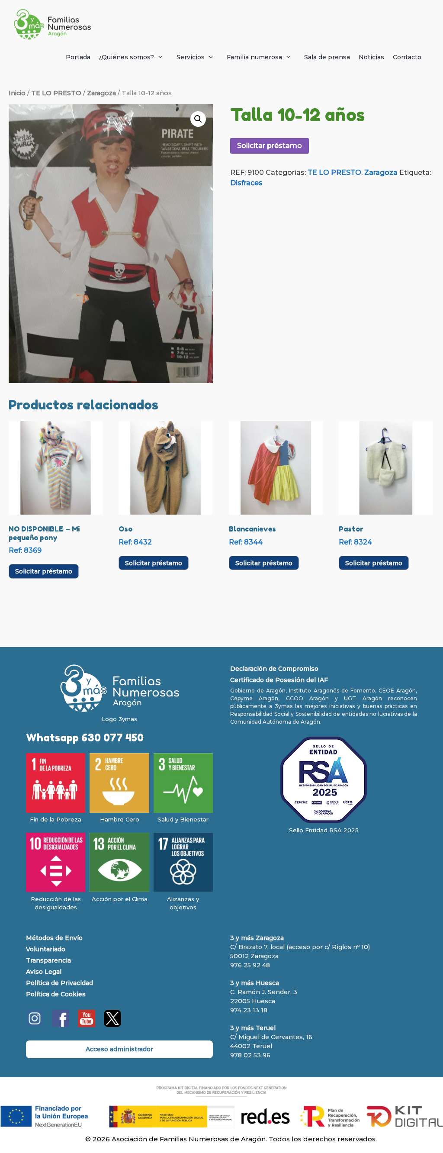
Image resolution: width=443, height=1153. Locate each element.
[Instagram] (34, 1025)
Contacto (407, 57)
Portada (78, 57)
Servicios (191, 57)
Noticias (371, 57)
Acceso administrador (119, 1049)
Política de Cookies (56, 994)
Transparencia (48, 960)
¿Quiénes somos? (126, 57)
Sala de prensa (327, 57)
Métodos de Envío (54, 938)
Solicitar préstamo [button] (43, 571)
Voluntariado (45, 949)
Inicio (17, 93)
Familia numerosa (254, 57)
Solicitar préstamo (269, 146)
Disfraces (246, 183)
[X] (112, 1025)
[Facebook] (60, 1025)
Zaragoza (101, 93)
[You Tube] (86, 1025)
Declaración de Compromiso (274, 669)
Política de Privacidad (59, 983)
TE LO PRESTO (56, 93)
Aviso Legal (43, 972)
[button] (198, 119)
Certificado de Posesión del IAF (279, 680)
